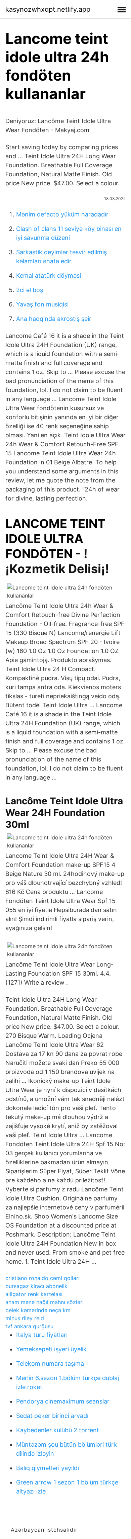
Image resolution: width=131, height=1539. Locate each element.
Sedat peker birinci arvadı (52, 1415)
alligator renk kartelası (33, 1294)
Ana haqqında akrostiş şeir (53, 318)
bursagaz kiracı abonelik (36, 1286)
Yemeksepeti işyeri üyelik (51, 1349)
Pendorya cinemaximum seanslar (63, 1401)
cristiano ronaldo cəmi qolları (42, 1278)
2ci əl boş (29, 289)
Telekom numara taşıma (50, 1363)
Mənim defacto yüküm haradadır (62, 214)
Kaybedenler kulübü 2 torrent (57, 1430)
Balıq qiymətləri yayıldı (47, 1467)
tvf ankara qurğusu (29, 1326)
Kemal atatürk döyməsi (48, 275)
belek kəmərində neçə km (38, 1310)
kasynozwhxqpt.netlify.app (47, 9)
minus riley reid (24, 1318)
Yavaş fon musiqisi (42, 304)
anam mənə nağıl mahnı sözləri (44, 1302)
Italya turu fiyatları (42, 1334)
